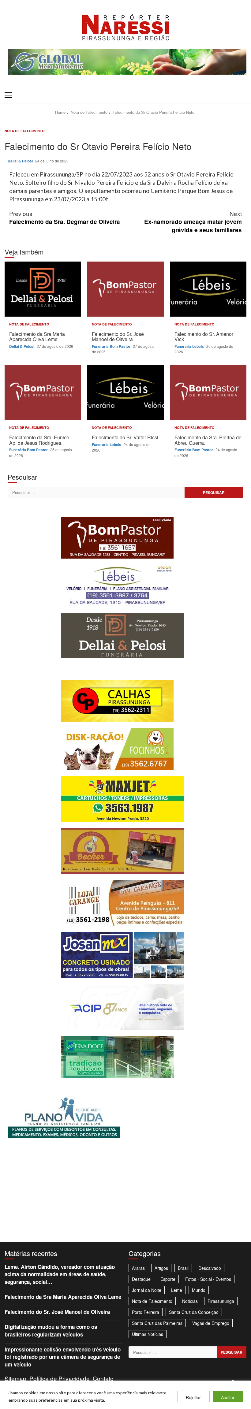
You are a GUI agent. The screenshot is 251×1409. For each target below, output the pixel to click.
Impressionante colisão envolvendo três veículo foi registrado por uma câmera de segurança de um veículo (63, 1357)
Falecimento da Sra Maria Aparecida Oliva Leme (43, 289)
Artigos (161, 1268)
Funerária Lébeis (189, 346)
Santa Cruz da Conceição (194, 1312)
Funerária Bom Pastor (111, 346)
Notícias (190, 1301)
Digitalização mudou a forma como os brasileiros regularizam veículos (51, 1330)
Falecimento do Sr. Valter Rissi (125, 392)
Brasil (183, 1268)
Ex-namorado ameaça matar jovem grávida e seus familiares (193, 221)
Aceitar (227, 1397)
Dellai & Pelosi (21, 161)
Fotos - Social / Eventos (208, 1279)
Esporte (167, 1279)
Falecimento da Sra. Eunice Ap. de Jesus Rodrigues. (43, 392)
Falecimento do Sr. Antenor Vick (208, 289)
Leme (176, 1290)
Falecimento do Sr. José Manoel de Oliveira (125, 289)
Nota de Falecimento (25, 130)
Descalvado (209, 1268)
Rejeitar (193, 1397)
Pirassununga (221, 1301)
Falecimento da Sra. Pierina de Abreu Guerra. (208, 392)
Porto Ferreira (145, 1312)
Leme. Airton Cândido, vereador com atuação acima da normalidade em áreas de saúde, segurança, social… (60, 1274)
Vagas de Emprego (210, 1323)
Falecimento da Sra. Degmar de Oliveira (64, 217)
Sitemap (15, 1378)
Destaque (141, 1279)
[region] (125, 1395)
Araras (138, 1268)
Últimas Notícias (147, 1334)
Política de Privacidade (59, 1378)
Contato (103, 1378)
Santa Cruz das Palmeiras (157, 1323)
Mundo (198, 1290)
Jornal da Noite (146, 1290)
